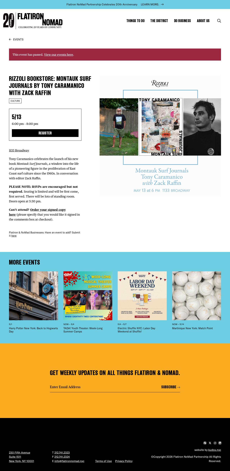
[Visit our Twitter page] (210, 443)
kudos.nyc (214, 450)
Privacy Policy (123, 461)
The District (159, 20)
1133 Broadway (19, 150)
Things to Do (135, 20)
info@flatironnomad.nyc (69, 461)
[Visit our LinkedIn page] (220, 443)
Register (45, 133)
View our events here (58, 54)
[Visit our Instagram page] (215, 443)
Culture (15, 101)
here (14, 235)
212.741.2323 (62, 452)
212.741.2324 (62, 456)
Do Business (182, 20)
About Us (203, 20)
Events (18, 39)
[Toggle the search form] (219, 20)
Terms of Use (103, 461)
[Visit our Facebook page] (205, 443)
